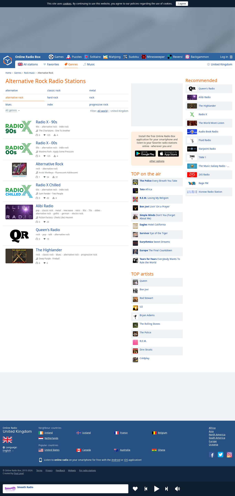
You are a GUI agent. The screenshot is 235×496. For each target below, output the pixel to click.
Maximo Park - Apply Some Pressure (56, 151)
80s (84, 210)
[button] (157, 489)
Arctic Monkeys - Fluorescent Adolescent (58, 172)
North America (217, 434)
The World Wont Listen (211, 122)
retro (77, 210)
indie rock (63, 126)
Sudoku (134, 57)
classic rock (53, 90)
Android (115, 459)
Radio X (203, 114)
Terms (39, 470)
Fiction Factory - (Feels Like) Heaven (56, 217)
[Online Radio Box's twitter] (220, 454)
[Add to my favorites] (135, 489)
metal (92, 90)
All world (103, 110)
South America (217, 437)
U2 (141, 306)
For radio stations (87, 470)
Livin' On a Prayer (155, 206)
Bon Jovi (144, 289)
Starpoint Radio (207, 148)
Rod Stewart (146, 298)
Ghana (161, 449)
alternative (12, 90)
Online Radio (17, 430)
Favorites (53, 64)
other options (156, 161)
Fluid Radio (205, 140)
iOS (126, 459)
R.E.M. (143, 341)
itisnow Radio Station (210, 191)
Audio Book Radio (208, 131)
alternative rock (14, 97)
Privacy (49, 470)
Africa (146, 189)
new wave (68, 210)
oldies (97, 210)
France (124, 432)
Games (59, 57)
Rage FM (203, 183)
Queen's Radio (207, 88)
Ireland (49, 432)
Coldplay (144, 358)
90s (37, 126)
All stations (31, 64)
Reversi (178, 57)
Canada (86, 449)
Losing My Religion (154, 198)
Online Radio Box (27, 57)
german (65, 213)
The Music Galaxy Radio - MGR (215, 165)
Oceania (213, 444)
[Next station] (168, 489)
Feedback (60, 470)
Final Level (19, 473)
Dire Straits (146, 349)
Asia (211, 431)
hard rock (52, 97)
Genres (73, 64)
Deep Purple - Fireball (49, 258)
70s (90, 210)
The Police (145, 332)
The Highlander (207, 105)
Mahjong (115, 57)
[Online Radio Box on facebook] (211, 454)
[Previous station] (146, 489)
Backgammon (200, 57)
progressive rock (98, 104)
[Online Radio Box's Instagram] (229, 454)
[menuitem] (28, 64)
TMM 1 (202, 157)
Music (91, 64)
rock (91, 97)
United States (52, 449)
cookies (67, 3)
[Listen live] (123, 123)
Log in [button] (224, 57)
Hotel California (153, 224)
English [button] (7, 450)
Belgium (162, 432)
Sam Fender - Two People (51, 193)
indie (50, 104)
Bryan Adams (147, 315)
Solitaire (95, 57)
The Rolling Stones (150, 323)
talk (50, 234)
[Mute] (178, 489)
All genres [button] (11, 110)
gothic (56, 213)
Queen (143, 280)
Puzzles (77, 57)
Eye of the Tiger (154, 233)
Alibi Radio (205, 97)
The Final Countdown (156, 250)
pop (37, 210)
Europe (213, 441)
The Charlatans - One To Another (54, 130)
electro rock (77, 213)
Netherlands (51, 438)
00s (37, 147)
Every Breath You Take (158, 180)
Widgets (72, 470)
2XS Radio (204, 174)
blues (9, 104)
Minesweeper (156, 57)
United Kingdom (221, 64)
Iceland (86, 432)
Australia (125, 449)
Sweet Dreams (155, 241)
